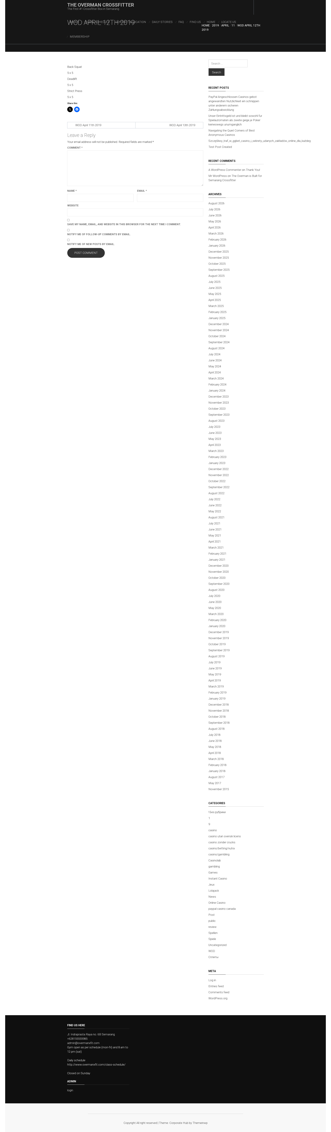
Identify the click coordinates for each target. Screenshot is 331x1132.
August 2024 (216, 348)
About (74, 22)
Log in (212, 980)
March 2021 (216, 547)
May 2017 (214, 783)
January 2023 (216, 463)
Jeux (211, 884)
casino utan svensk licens (224, 836)
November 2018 (218, 710)
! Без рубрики (217, 812)
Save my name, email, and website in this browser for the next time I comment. (124, 224)
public (212, 921)
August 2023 (216, 420)
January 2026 (216, 245)
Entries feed (216, 986)
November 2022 (218, 475)
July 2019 (214, 662)
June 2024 (215, 360)
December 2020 (218, 565)
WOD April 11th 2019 (88, 125)
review (212, 927)
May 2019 (214, 674)
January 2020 (216, 626)
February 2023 (217, 457)
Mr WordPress (217, 176)
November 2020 (218, 571)
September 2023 (218, 414)
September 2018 (218, 722)
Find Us (195, 22)
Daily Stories (162, 22)
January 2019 (216, 698)
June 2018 (215, 741)
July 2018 (214, 734)
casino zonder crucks (221, 842)
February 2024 (217, 384)
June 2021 (215, 529)
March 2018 (216, 759)
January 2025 (216, 318)
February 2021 (217, 553)
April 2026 (214, 227)
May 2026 (214, 221)
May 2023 (214, 439)
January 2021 (216, 559)
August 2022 (216, 493)
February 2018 (217, 765)
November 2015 (218, 789)
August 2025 (216, 275)
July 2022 (214, 499)
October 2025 (216, 263)
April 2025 (214, 300)
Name (72, 190)
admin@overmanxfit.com (83, 1043)
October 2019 (216, 644)
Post (211, 914)
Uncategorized (217, 945)
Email (142, 190)
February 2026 (217, 239)
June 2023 (215, 433)
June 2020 (215, 602)
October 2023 (216, 408)
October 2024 (216, 336)
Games (213, 872)
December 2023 (218, 396)
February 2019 (217, 692)
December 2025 (218, 251)
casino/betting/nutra (221, 848)
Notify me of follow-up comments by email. (99, 234)
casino (212, 830)
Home (211, 22)
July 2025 (214, 282)
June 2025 (215, 288)
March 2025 (216, 306)
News (212, 896)
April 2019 (214, 680)
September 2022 (218, 487)
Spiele (212, 939)
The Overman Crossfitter (100, 5)
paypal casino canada (222, 908)
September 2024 (218, 342)
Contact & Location (131, 22)
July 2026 (214, 209)
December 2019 (218, 632)
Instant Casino (217, 878)
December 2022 (218, 469)
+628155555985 (77, 1038)
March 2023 (216, 451)
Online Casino (216, 902)
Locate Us (228, 22)
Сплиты (213, 957)
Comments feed (218, 992)
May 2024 (214, 366)
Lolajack (213, 890)
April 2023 (214, 445)
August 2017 (216, 777)
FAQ (181, 22)
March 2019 (216, 686)
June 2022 (215, 505)
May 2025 (214, 294)
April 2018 (214, 753)
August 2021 (216, 517)
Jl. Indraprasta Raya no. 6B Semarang (91, 1034)
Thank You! (253, 170)
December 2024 (218, 324)
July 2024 (214, 354)
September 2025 (218, 269)
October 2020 (216, 577)
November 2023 (218, 402)
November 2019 (218, 638)
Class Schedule (97, 22)
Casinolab (214, 860)
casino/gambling (218, 854)
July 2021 (214, 523)
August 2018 (216, 728)
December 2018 (218, 704)
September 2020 (218, 583)
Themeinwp (200, 1123)
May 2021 (214, 535)
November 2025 (218, 257)
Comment (75, 147)
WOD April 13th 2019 (182, 125)
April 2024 (214, 372)
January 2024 (216, 390)
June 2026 (215, 215)
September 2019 (218, 650)
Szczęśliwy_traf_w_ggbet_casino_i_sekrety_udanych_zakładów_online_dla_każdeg (259, 141)
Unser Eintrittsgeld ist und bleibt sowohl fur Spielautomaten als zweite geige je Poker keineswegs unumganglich (235, 120)
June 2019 (215, 668)
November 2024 (218, 330)
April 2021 (214, 541)
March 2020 (216, 614)
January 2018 (216, 771)
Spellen (213, 933)
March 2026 (216, 233)
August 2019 (216, 656)
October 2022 (216, 481)
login (70, 1090)
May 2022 (214, 511)
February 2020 (217, 620)
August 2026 (216, 203)
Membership (79, 36)
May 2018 (214, 747)
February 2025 (217, 312)
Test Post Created (220, 147)
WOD (211, 951)
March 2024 (216, 378)
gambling (214, 866)
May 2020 (214, 608)
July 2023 (214, 426)
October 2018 (216, 716)
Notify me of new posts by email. (91, 244)
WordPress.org (217, 998)
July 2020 (214, 596)
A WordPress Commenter (224, 170)
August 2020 (216, 590)
